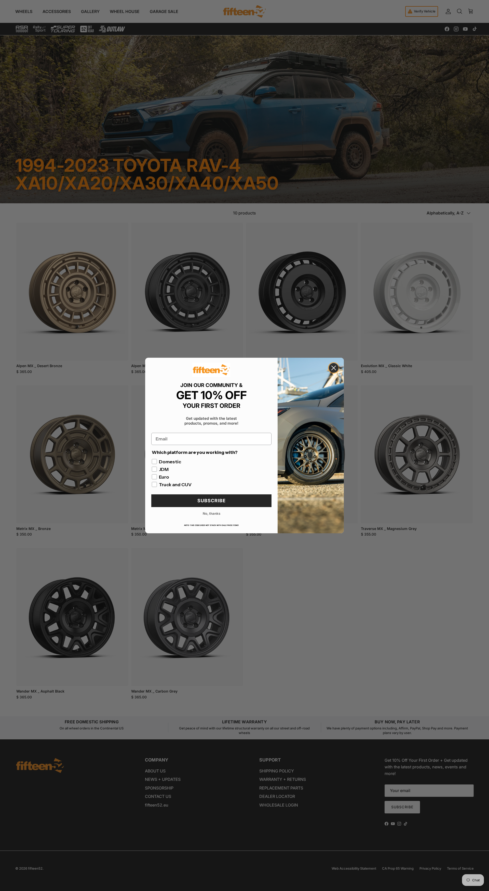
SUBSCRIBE (211, 500)
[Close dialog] (334, 368)
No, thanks (211, 513)
